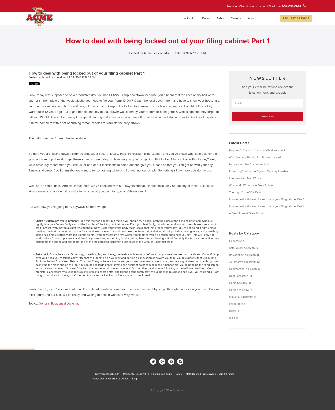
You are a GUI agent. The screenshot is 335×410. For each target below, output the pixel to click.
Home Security (240, 283)
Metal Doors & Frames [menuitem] (198, 373)
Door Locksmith (240, 276)
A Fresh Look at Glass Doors (246, 213)
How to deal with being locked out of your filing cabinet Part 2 (266, 199)
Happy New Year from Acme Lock (249, 164)
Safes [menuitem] (220, 18)
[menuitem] (153, 361)
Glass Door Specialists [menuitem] (105, 378)
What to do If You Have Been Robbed (251, 185)
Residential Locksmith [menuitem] (135, 373)
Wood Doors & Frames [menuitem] (222, 373)
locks (233, 318)
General (44, 303)
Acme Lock (48, 77)
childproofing (238, 304)
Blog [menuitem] (134, 378)
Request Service (296, 18)
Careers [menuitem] (236, 18)
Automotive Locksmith (244, 262)
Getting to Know (240, 290)
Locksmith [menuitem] (189, 18)
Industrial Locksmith (242, 297)
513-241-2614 (291, 6)
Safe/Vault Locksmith (244, 248)
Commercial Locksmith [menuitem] (107, 373)
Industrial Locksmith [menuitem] (161, 373)
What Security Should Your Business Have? (255, 157)
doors (234, 311)
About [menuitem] (251, 18)
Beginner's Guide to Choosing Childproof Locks (258, 150)
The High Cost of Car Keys (245, 192)
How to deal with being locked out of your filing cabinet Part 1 (266, 206)
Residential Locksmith (65, 303)
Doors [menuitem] (206, 18)
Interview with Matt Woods (245, 178)
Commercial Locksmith (244, 269)
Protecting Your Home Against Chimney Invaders (258, 171)
